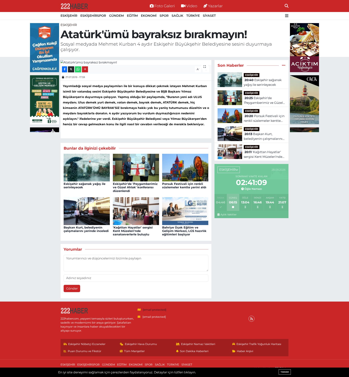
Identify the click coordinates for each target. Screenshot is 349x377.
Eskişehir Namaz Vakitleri (198, 344)
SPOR (164, 15)
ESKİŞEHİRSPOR (93, 15)
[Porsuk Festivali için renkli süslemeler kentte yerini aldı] (185, 167)
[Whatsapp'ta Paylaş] (78, 69)
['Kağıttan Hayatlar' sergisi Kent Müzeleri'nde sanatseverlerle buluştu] (136, 211)
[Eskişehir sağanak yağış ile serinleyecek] (87, 167)
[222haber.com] (74, 6)
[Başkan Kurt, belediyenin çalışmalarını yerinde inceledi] (87, 211)
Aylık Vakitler (228, 214)
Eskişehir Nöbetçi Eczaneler (86, 344)
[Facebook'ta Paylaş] (64, 69)
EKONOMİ (149, 15)
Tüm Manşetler (134, 351)
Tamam (285, 372)
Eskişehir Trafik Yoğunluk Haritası (258, 344)
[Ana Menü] (286, 16)
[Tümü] (283, 65)
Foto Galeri (164, 5)
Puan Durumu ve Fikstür (84, 351)
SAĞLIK (177, 15)
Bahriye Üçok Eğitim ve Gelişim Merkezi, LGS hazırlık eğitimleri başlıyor (184, 231)
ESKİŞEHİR (69, 15)
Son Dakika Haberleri (194, 351)
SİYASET (209, 15)
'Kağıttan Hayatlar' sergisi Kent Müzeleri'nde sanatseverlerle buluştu (133, 231)
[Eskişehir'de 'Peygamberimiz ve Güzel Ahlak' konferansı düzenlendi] (136, 167)
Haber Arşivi (245, 351)
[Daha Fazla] (85, 69)
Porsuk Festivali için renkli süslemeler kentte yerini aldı (184, 185)
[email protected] (154, 309)
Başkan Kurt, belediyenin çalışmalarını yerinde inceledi (86, 229)
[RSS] (251, 319)
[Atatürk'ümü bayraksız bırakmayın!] (136, 62)
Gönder (72, 288)
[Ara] (286, 6)
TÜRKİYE (193, 15)
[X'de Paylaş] (71, 69)
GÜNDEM (116, 15)
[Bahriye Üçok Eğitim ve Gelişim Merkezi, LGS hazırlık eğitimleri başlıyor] (185, 211)
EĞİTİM (132, 15)
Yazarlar (215, 5)
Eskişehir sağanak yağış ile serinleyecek (263, 82)
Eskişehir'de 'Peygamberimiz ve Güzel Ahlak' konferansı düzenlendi (135, 187)
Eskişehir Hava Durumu (141, 344)
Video (191, 5)
